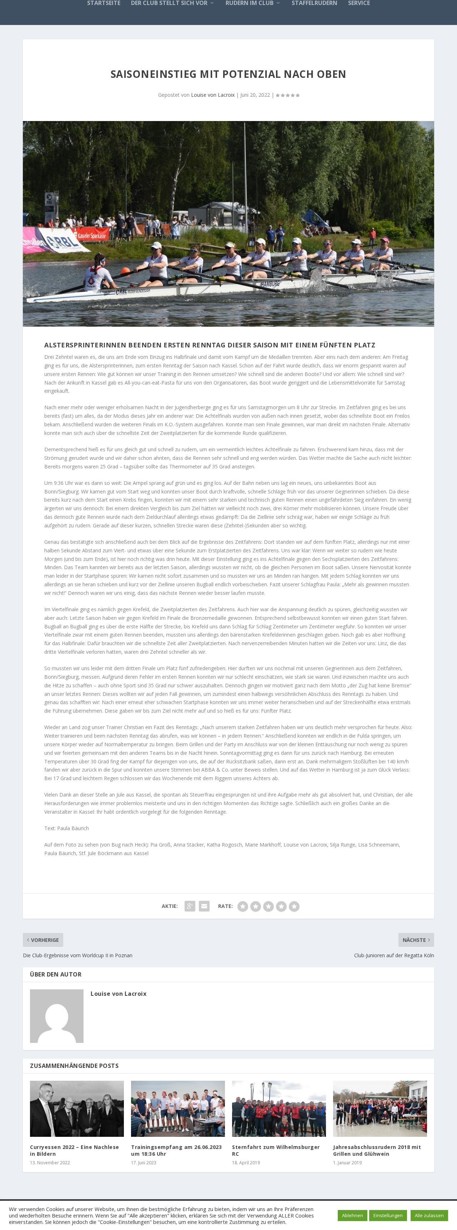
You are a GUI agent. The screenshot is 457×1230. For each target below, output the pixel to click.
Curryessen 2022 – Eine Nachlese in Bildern (74, 1150)
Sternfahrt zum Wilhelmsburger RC (276, 1150)
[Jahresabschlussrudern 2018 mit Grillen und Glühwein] (380, 1109)
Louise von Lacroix (213, 94)
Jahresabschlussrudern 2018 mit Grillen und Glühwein (377, 1150)
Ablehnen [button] (352, 1215)
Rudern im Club (249, 3)
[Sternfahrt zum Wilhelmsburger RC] (279, 1109)
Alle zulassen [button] (429, 1215)
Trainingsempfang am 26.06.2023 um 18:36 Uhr (176, 1150)
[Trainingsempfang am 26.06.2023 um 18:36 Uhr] (178, 1109)
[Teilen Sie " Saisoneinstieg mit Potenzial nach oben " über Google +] (190, 906)
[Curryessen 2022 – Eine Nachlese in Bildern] (77, 1109)
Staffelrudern (314, 3)
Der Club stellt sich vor (169, 3)
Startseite (103, 3)
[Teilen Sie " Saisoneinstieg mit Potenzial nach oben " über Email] (204, 906)
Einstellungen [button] (388, 1215)
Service (359, 3)
